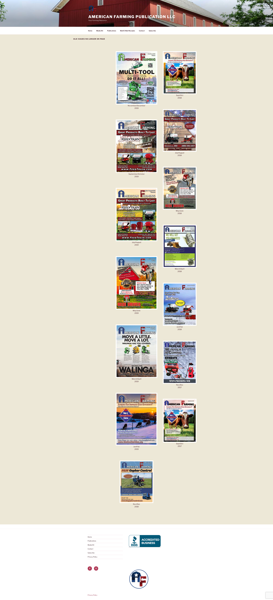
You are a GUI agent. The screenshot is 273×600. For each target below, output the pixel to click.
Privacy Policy (92, 557)
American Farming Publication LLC (131, 16)
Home (90, 31)
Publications (111, 31)
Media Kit (99, 31)
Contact (142, 31)
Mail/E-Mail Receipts (127, 31)
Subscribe (152, 31)
